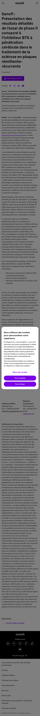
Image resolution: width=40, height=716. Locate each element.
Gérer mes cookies (20, 372)
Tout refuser (20, 384)
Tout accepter (20, 378)
